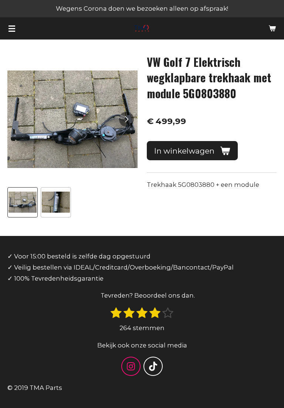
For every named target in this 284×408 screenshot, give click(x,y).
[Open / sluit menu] (12, 28)
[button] (22, 202)
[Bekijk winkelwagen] (272, 28)
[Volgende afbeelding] (126, 119)
